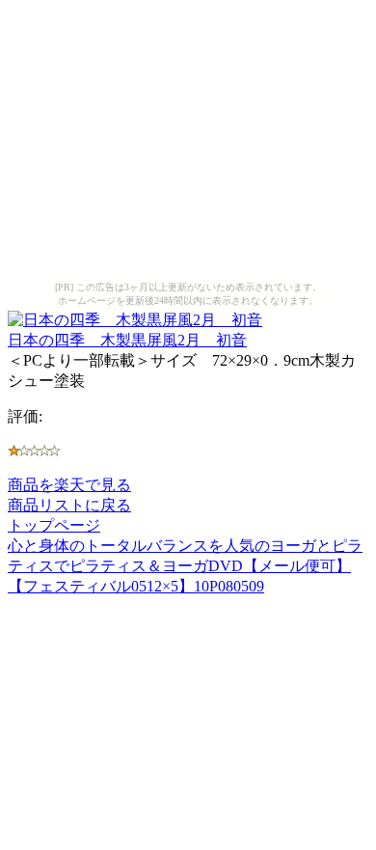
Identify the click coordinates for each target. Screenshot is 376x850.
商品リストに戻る (69, 505)
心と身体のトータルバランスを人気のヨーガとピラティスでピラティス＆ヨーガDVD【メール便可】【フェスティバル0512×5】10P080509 (185, 565)
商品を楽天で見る (69, 485)
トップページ (54, 525)
